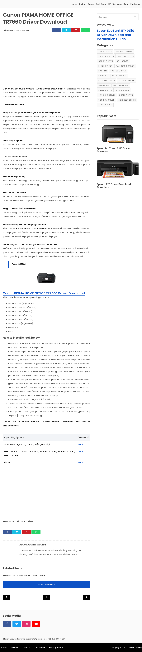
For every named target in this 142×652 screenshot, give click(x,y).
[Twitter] (16, 624)
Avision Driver (106, 56)
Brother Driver (126, 56)
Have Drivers (135, 647)
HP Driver (103, 75)
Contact (27, 647)
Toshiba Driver (106, 100)
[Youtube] (36, 624)
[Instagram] (26, 624)
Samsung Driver (107, 95)
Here (80, 444)
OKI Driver (103, 85)
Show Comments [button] (46, 584)
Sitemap (14, 647)
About (3, 647)
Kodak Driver (119, 75)
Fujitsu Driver (118, 71)
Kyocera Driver (106, 80)
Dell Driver (122, 61)
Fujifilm (102, 71)
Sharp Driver (126, 95)
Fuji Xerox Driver (125, 66)
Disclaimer (40, 647)
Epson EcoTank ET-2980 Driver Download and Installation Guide (115, 34)
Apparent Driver (124, 51)
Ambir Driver (105, 51)
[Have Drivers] (13, 4)
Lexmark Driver (126, 80)
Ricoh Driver (122, 90)
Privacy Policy (56, 647)
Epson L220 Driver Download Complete (114, 186)
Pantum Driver (120, 85)
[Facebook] (7, 624)
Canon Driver (38, 575)
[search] (135, 16)
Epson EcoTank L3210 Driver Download (113, 150)
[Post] (118, 134)
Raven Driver (105, 90)
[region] (46, 62)
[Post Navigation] (46, 597)
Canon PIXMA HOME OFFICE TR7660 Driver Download (44, 293)
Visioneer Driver (127, 100)
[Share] (56, 30)
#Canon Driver (25, 521)
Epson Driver (105, 66)
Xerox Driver (105, 105)
